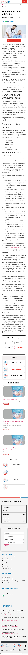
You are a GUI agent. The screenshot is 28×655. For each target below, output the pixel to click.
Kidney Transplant (16, 486)
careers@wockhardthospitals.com (9, 639)
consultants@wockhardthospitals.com (9, 626)
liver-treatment (9, 4)
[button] (3, 21)
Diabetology (16, 472)
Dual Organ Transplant (10, 399)
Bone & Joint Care (16, 464)
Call (13, 649)
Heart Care (16, 479)
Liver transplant (15, 247)
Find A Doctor (16, 362)
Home (3, 4)
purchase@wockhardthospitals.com (9, 620)
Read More (6, 403)
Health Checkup (16, 375)
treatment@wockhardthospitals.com (9, 633)
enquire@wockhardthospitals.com (9, 614)
